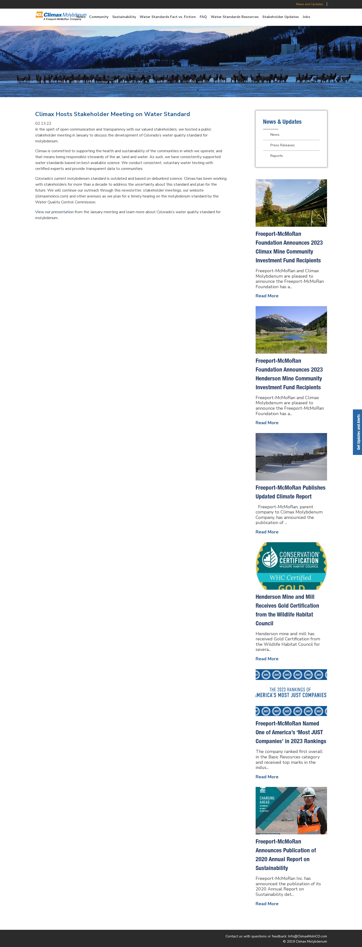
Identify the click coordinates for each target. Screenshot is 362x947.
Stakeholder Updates (280, 17)
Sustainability (124, 17)
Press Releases (282, 145)
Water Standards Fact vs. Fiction (168, 17)
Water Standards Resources (235, 17)
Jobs (306, 17)
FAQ (203, 17)
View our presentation (54, 212)
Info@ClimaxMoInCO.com (307, 936)
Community (98, 17)
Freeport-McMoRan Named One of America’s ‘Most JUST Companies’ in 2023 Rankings (291, 732)
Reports (276, 155)
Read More (267, 296)
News (275, 134)
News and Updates (309, 4)
